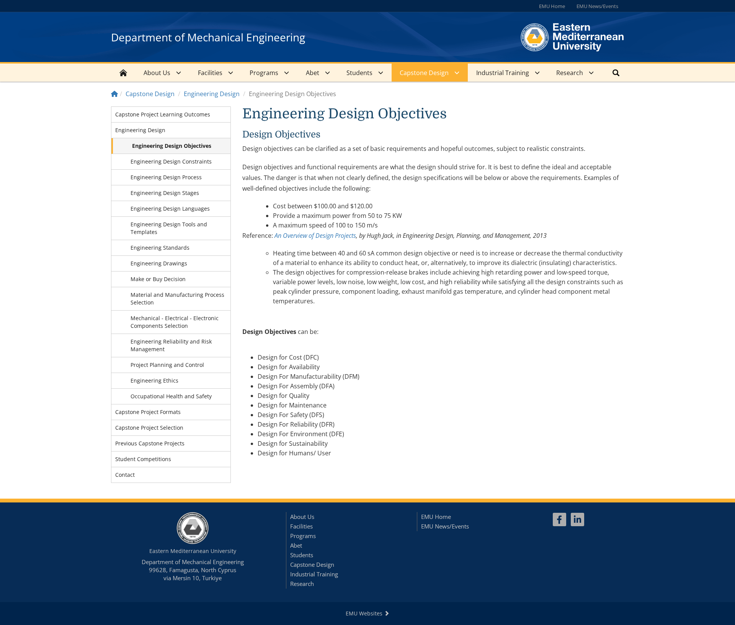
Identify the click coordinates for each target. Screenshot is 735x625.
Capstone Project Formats (148, 412)
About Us (157, 73)
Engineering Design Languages (170, 208)
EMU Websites (365, 613)
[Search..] (616, 73)
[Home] (114, 94)
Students (359, 73)
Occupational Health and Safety (171, 396)
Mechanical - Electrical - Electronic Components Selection (175, 321)
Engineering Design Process (166, 177)
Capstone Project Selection (149, 427)
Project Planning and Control (167, 364)
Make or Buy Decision (158, 279)
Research (569, 73)
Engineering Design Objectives (171, 145)
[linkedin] (577, 519)
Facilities (210, 73)
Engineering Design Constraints (171, 161)
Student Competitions (143, 459)
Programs (264, 73)
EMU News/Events (597, 6)
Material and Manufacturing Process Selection (177, 298)
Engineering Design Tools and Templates (169, 228)
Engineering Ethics (154, 380)
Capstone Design (424, 73)
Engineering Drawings (159, 263)
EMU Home (552, 6)
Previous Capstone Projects (150, 443)
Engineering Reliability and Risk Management (171, 345)
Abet (312, 73)
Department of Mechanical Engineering (208, 37)
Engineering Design (212, 94)
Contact (125, 474)
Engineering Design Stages (165, 192)
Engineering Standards (160, 247)
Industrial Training (502, 73)
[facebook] (559, 519)
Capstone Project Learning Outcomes (162, 114)
